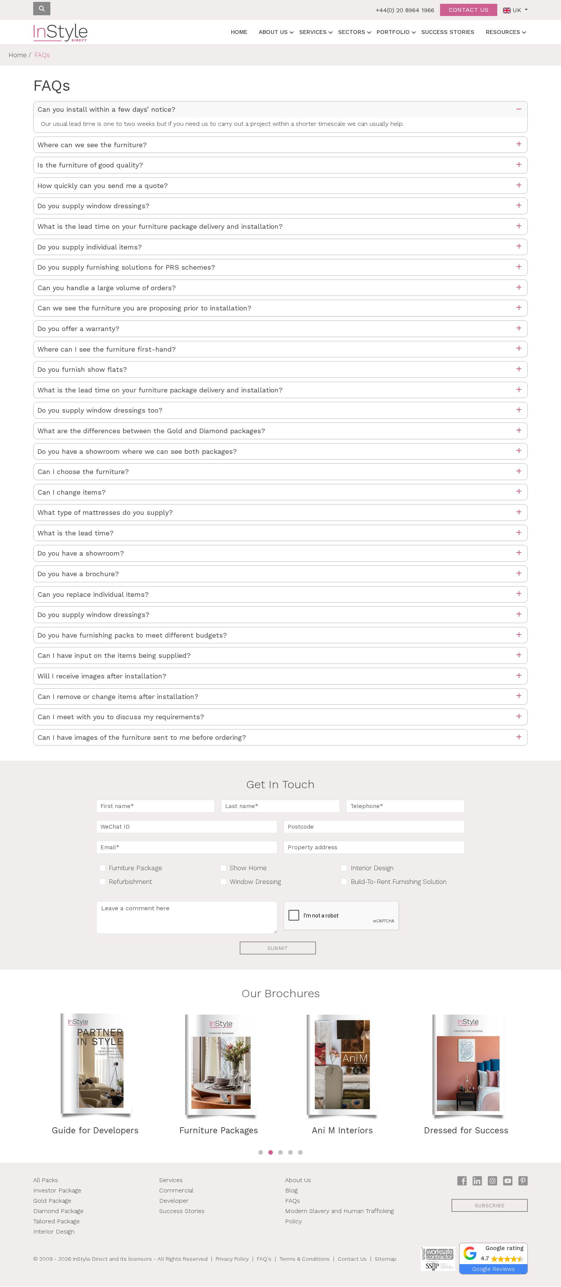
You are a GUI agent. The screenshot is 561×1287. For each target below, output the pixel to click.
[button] (493, 1253)
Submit (278, 948)
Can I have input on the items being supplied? (114, 655)
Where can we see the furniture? (92, 145)
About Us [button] (273, 32)
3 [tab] (280, 1152)
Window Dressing (255, 881)
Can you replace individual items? (93, 594)
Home (239, 32)
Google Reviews (493, 1269)
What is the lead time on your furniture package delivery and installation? (160, 226)
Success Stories (447, 32)
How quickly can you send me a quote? (102, 186)
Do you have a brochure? (78, 574)
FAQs (292, 1200)
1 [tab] (260, 1152)
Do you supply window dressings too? (100, 410)
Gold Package (52, 1200)
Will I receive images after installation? (101, 676)
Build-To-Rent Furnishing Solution (399, 881)
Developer (174, 1200)
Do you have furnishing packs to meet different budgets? (132, 635)
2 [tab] (270, 1152)
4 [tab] (290, 1152)
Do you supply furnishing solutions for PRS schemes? (126, 267)
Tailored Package (56, 1221)
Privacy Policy (232, 1259)
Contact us (468, 9)
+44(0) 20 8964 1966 (405, 10)
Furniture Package (135, 868)
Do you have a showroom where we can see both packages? (137, 451)
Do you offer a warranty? (78, 329)
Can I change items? (71, 492)
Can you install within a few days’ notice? (106, 109)
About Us (298, 1180)
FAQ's (264, 1259)
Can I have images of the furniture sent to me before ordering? (141, 737)
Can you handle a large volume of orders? (106, 288)
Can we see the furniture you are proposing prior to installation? (144, 308)
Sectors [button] (351, 32)
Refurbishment (130, 881)
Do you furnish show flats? (82, 369)
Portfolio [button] (393, 32)
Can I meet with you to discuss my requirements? (120, 717)
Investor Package (57, 1190)
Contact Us (352, 1259)
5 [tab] (300, 1152)
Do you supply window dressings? (93, 206)
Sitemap (386, 1259)
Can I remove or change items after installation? (117, 697)
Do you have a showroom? (80, 553)
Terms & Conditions (304, 1259)
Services (171, 1180)
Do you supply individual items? (89, 247)
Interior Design (372, 868)
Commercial (176, 1190)
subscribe (490, 1205)
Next (533, 1080)
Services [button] (313, 32)
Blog (291, 1190)
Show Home (248, 868)
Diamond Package (58, 1211)
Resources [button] (503, 32)
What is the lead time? (75, 533)
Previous (27, 1080)
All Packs (45, 1180)
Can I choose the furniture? (83, 472)
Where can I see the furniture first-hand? (106, 349)
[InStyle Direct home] (60, 32)
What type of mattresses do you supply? (105, 512)
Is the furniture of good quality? (90, 165)
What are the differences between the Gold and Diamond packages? (151, 431)
